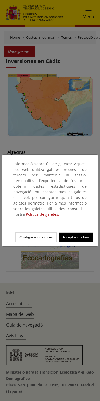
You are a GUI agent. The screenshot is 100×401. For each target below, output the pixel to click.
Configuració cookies (36, 237)
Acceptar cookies (76, 237)
